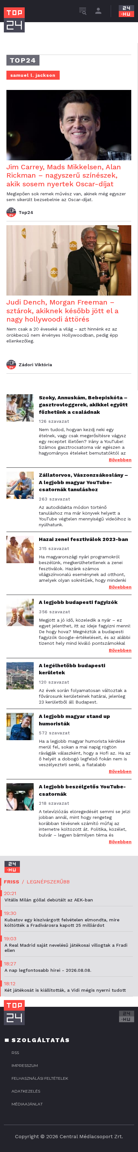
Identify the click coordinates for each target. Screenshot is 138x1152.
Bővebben (120, 459)
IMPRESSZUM (25, 1065)
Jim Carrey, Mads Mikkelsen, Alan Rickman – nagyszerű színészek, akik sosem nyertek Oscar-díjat (63, 175)
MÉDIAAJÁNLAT (27, 1104)
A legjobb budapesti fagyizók (78, 602)
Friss (11, 882)
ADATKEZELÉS (26, 1091)
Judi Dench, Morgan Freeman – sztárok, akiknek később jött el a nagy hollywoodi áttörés (62, 310)
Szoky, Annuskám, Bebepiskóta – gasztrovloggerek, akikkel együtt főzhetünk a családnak (83, 404)
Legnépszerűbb (48, 882)
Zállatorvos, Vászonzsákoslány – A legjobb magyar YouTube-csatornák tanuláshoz (83, 482)
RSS (15, 1052)
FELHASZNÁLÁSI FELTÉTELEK (40, 1078)
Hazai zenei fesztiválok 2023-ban (83, 539)
